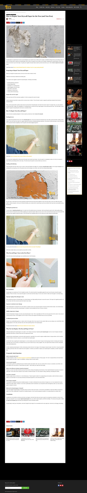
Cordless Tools (41, 7)
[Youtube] (69, 161)
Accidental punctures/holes (73, 187)
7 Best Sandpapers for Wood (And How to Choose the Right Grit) (77, 48)
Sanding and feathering (73, 175)
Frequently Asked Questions (74, 191)
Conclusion (71, 192)
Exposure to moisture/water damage (75, 184)
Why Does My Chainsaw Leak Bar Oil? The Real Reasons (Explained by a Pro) (12, 439)
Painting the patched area (73, 177)
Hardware (52, 7)
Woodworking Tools (69, 7)
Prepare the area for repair (73, 170)
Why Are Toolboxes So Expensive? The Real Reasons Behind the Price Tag (42, 439)
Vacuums (62, 7)
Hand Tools (48, 7)
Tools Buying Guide (13, 14)
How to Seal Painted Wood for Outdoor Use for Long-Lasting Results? (29, 67)
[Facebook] (68, 161)
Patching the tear (72, 174)
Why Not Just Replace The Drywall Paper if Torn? (73, 189)
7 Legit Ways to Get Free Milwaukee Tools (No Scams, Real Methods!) (27, 439)
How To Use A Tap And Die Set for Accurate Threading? (29, 246)
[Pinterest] (71, 161)
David (10, 18)
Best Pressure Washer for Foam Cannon (26, 325)
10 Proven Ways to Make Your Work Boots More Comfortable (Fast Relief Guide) (57, 439)
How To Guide (76, 7)
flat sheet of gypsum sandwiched (24, 357)
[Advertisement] (43, 2)
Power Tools (58, 7)
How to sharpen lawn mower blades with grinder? (21, 156)
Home (37, 7)
